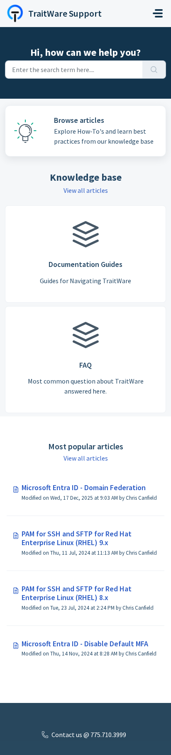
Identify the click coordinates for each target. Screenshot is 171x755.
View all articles (86, 190)
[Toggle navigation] (157, 13)
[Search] (154, 69)
